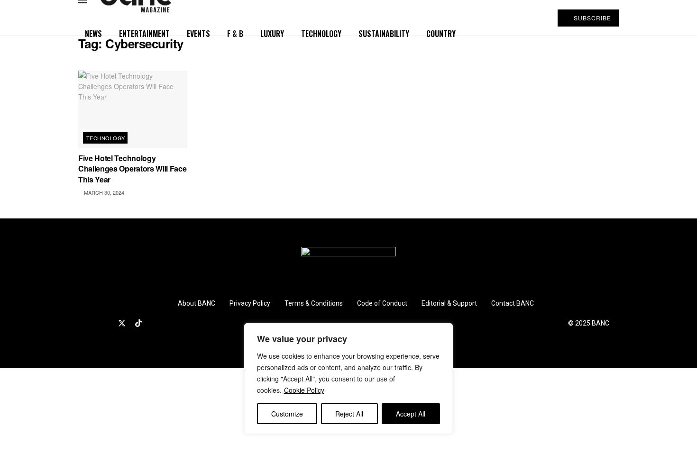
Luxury (272, 33)
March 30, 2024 (103, 192)
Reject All (349, 413)
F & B (235, 33)
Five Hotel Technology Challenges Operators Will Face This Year (132, 169)
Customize (287, 413)
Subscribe (591, 18)
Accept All (410, 413)
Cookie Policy (304, 390)
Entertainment (144, 33)
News (93, 33)
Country (441, 33)
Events (198, 33)
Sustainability (383, 33)
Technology (321, 33)
